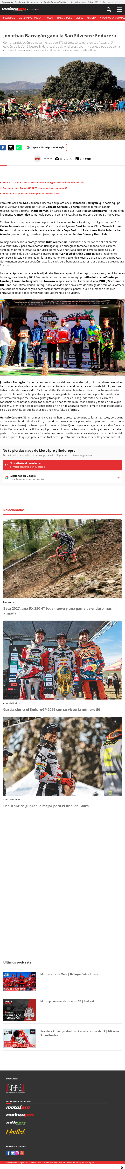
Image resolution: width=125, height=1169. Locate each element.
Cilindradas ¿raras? (30, 17)
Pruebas (49, 17)
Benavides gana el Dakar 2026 (84, 2)
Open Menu (119, 9)
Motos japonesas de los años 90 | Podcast (67, 1001)
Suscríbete (9, 17)
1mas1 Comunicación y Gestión (50, 1162)
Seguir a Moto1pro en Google (47, 147)
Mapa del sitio (73, 1162)
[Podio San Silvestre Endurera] (62, 374)
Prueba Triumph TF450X (55, 2)
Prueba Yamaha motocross (27, 2)
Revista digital (88, 1162)
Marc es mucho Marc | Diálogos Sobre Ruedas (69, 974)
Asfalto (91, 17)
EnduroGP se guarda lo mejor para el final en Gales (46, 806)
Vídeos (79, 17)
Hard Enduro (64, 17)
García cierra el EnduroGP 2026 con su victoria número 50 (51, 709)
